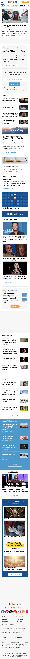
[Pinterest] (7, 611)
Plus (8, 5)
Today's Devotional (10, 48)
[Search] (3, 5)
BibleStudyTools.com (7, 635)
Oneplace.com (19, 640)
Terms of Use (5, 621)
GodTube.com (19, 635)
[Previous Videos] (12, 375)
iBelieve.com (5, 637)
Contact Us (4, 619)
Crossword (22, 5)
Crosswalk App (19, 616)
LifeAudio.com (5, 640)
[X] (11, 611)
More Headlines (9, 282)
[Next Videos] (17, 375)
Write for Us (18, 621)
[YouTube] (15, 611)
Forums (14, 5)
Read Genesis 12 (8, 188)
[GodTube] (27, 611)
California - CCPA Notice (8, 624)
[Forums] (23, 611)
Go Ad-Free (25, 1)
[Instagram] (19, 611)
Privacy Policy (19, 619)
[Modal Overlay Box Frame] (15, 81)
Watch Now (15, 495)
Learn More (15, 306)
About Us (4, 616)
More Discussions (15, 574)
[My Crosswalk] (11, 291)
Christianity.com (19, 637)
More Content (15, 465)
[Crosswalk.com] (12, 2)
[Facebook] (3, 611)
